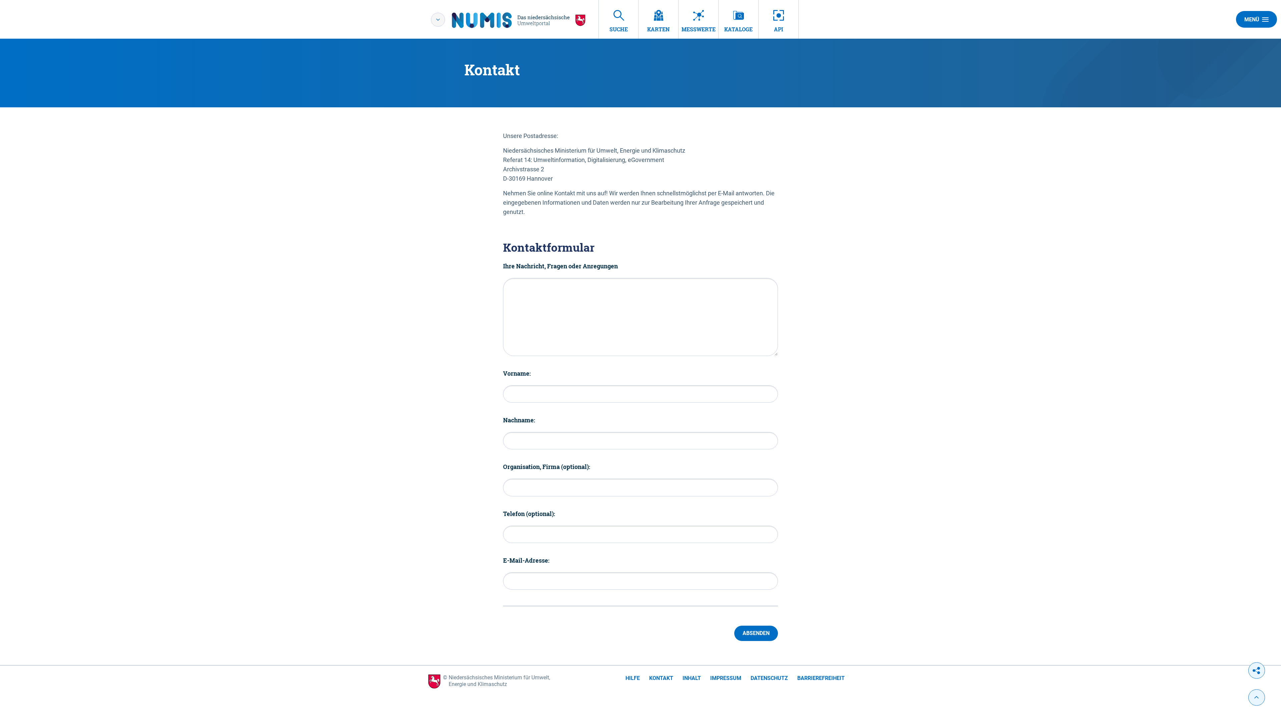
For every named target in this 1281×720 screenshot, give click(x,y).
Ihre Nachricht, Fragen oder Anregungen (560, 266)
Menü (1251, 19)
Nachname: (519, 420)
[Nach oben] (1256, 697)
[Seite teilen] (1256, 670)
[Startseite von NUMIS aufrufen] (519, 20)
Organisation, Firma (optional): (546, 467)
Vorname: (517, 373)
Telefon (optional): (529, 514)
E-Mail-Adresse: (526, 560)
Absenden (756, 633)
